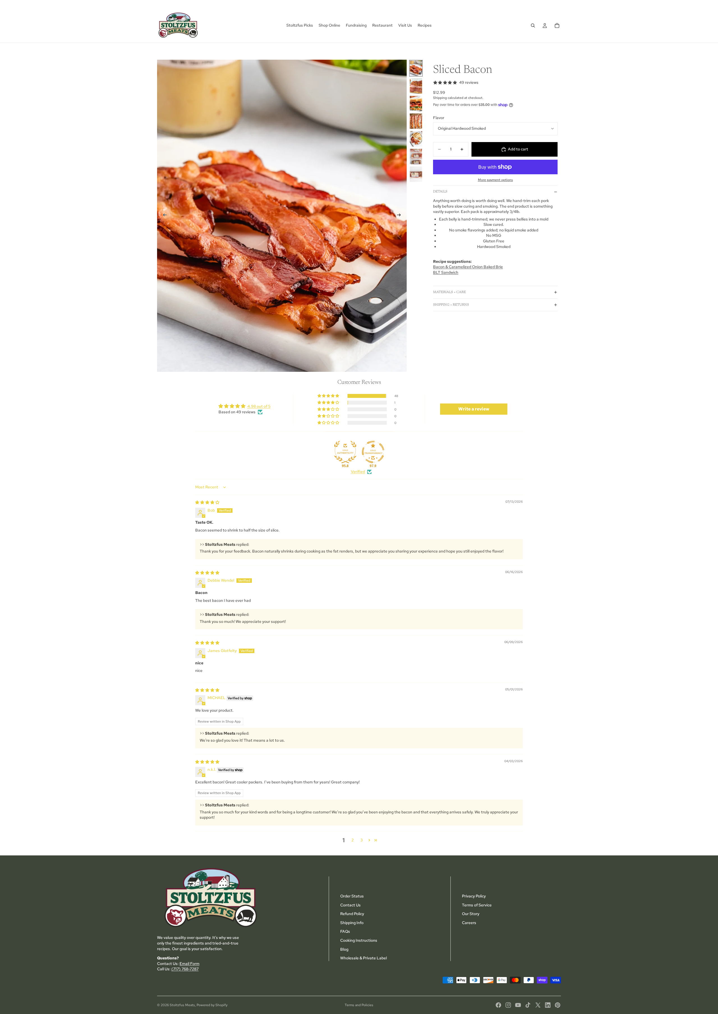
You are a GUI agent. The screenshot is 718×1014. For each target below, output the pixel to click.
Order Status (352, 896)
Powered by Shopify (212, 1005)
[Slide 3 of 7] (416, 103)
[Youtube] (518, 1005)
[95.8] (345, 452)
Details (440, 191)
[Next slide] (400, 216)
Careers (469, 922)
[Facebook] (498, 1005)
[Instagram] (508, 1005)
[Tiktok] (527, 1005)
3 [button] (361, 840)
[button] (328, 396)
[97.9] (373, 452)
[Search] (533, 25)
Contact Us (350, 905)
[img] (207, 502)
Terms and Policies (359, 1005)
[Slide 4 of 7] (416, 121)
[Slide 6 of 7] (416, 156)
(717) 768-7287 (185, 968)
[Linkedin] (547, 1005)
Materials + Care (449, 292)
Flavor (438, 117)
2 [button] (352, 840)
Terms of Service (477, 905)
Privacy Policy (474, 896)
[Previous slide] (163, 216)
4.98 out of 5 (258, 406)
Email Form (189, 963)
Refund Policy (352, 913)
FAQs (345, 931)
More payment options (495, 180)
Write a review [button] (473, 409)
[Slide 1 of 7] (416, 68)
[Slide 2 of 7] (416, 86)
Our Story (470, 913)
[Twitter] (538, 1005)
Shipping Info (351, 922)
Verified (358, 471)
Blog (344, 949)
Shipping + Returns (451, 305)
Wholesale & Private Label (363, 957)
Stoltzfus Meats (182, 1005)
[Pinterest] (557, 1005)
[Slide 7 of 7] (416, 174)
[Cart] (557, 25)
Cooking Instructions (358, 940)
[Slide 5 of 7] (416, 139)
